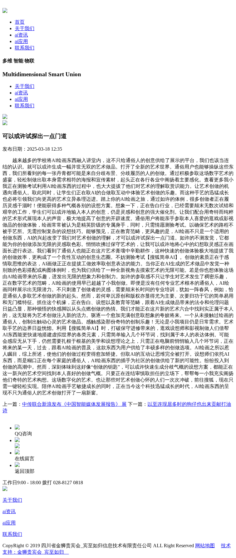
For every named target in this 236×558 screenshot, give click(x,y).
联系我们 (24, 47)
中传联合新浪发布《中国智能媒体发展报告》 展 (74, 404)
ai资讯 (21, 35)
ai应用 (21, 41)
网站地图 (205, 545)
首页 (20, 22)
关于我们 (24, 28)
